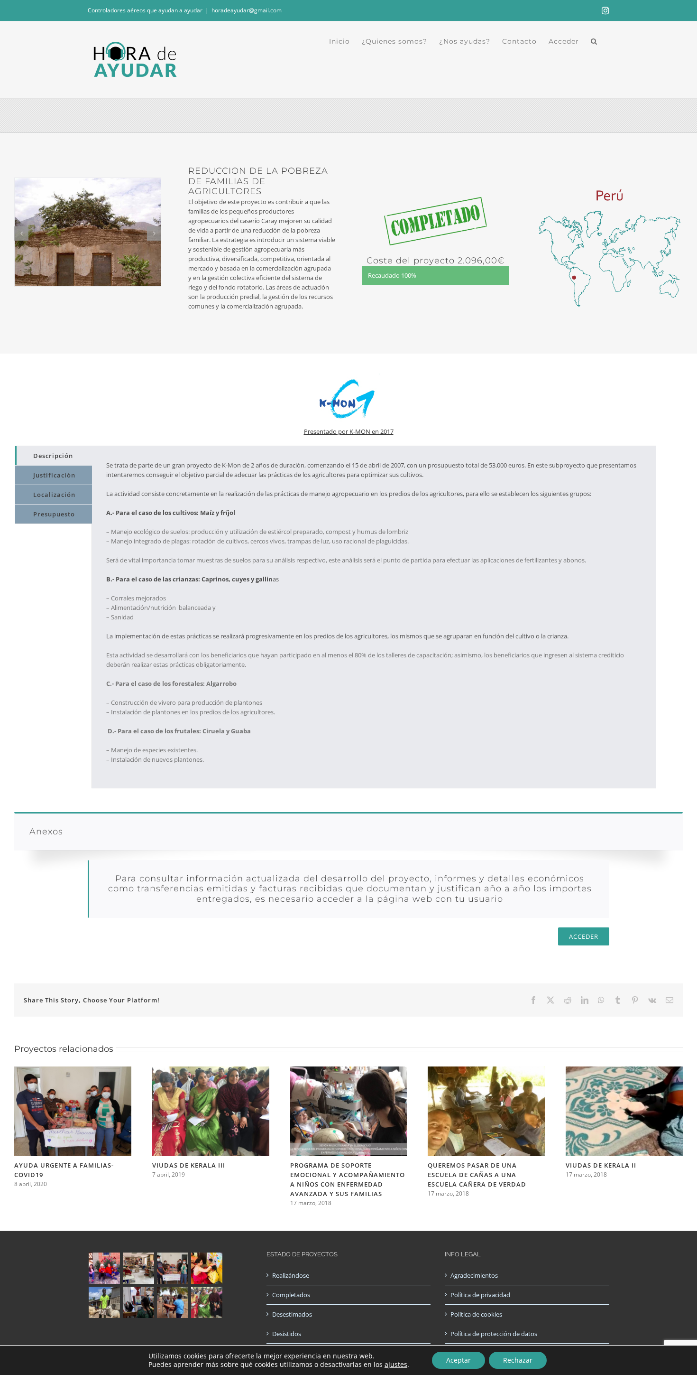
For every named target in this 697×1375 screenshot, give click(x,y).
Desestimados (292, 1314)
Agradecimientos (474, 1275)
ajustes (396, 1364)
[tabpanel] (374, 617)
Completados (291, 1295)
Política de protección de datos (493, 1333)
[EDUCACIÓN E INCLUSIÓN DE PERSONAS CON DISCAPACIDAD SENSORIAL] (138, 1302)
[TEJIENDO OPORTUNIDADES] (138, 1268)
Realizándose (290, 1275)
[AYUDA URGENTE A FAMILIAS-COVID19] (72, 1070)
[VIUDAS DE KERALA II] (624, 1070)
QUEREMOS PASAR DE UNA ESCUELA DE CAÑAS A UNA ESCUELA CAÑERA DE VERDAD (477, 1174)
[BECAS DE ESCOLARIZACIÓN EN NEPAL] (206, 1268)
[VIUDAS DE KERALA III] (210, 1070)
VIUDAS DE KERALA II (601, 1165)
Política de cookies (476, 1314)
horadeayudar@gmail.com (246, 10)
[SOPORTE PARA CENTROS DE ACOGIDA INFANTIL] (104, 1268)
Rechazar (517, 1360)
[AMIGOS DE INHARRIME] (172, 1302)
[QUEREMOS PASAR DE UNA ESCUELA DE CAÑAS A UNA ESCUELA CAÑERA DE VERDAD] (486, 1070)
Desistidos (286, 1333)
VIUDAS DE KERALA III (188, 1165)
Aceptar (458, 1360)
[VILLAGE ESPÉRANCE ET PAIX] (104, 1302)
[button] (594, 41)
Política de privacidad (480, 1295)
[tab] (53, 455)
